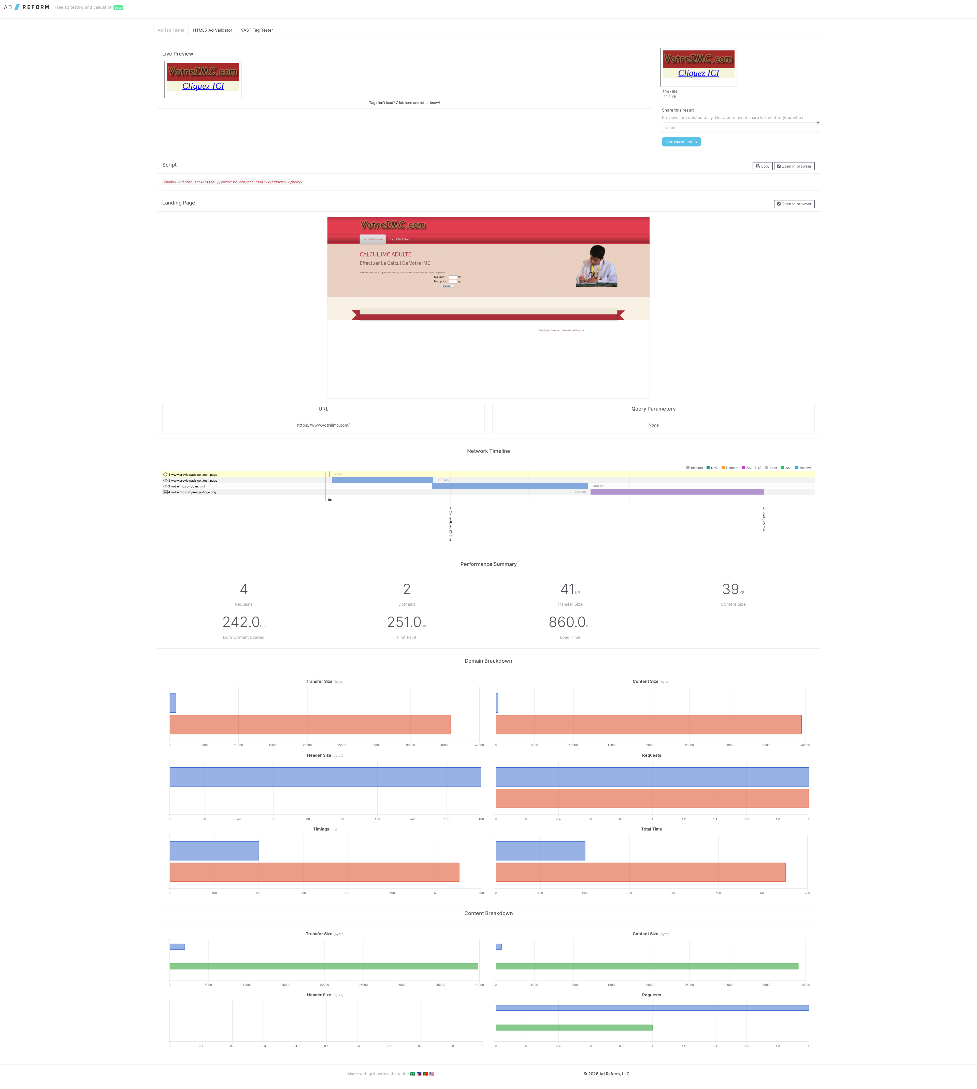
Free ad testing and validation (88, 7)
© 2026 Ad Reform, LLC (606, 1073)
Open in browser (796, 166)
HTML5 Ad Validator (212, 30)
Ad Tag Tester (170, 30)
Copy (765, 166)
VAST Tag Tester (257, 30)
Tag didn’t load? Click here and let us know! (404, 103)
